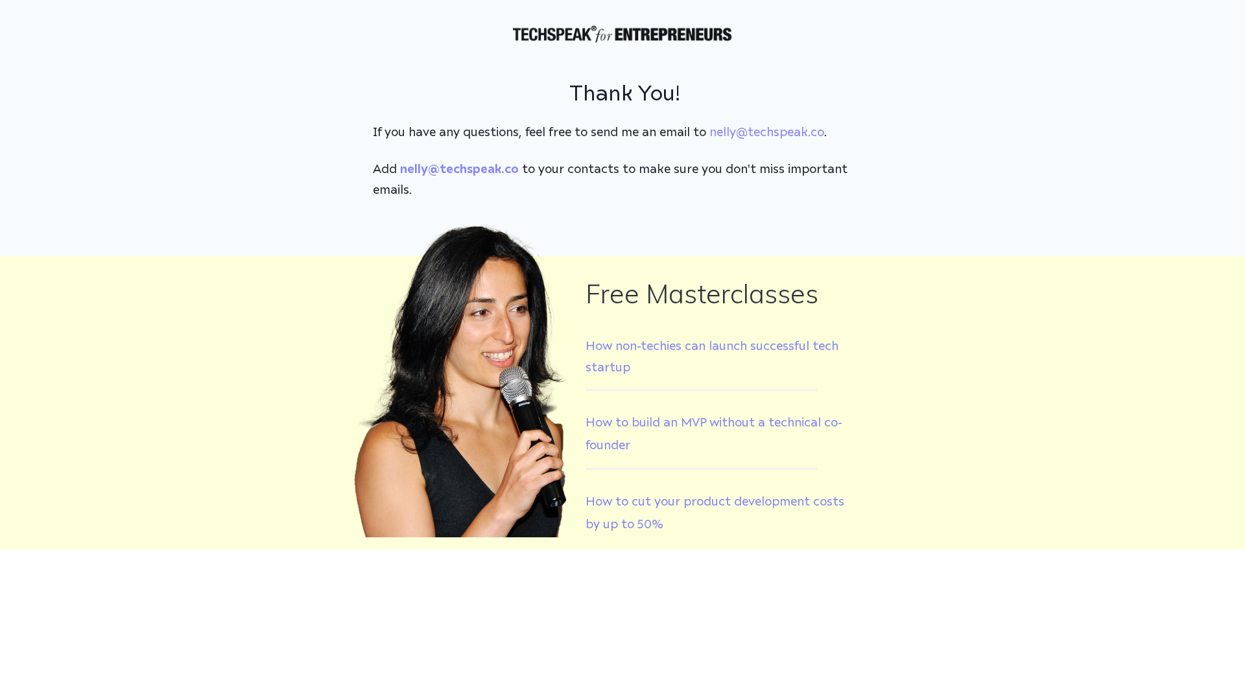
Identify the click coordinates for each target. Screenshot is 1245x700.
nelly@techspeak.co (766, 133)
